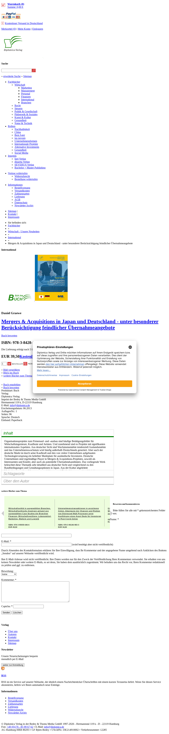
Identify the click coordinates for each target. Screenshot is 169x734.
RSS (3, 675)
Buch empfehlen (11, 384)
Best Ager (20, 135)
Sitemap (27, 76)
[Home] (13, 50)
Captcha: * (7, 606)
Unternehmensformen (26, 141)
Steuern (18, 108)
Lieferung (20, 196)
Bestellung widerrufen (26, 179)
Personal (25, 93)
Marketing (26, 87)
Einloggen (37, 28)
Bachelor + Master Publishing (30, 167)
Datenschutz (21, 202)
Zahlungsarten (22, 193)
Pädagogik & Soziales (26, 114)
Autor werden (143, 57)
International (27, 99)
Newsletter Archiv (24, 205)
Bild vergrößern (11, 369)
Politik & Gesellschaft (26, 111)
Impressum (13, 217)
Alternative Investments (27, 147)
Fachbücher (14, 81)
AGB (17, 199)
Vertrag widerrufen (18, 173)
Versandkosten (22, 190)
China (18, 132)
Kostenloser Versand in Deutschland (24, 23)
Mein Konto (24, 28)
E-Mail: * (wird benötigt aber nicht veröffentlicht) (57, 543)
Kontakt (12, 214)
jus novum (20, 138)
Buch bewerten (9, 335)
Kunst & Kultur (23, 117)
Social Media (21, 152)
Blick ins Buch (11, 372)
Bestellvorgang (22, 187)
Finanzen (26, 96)
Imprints (12, 155)
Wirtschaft (20, 84)
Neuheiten (85, 57)
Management (28, 90)
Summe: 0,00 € (15, 5)
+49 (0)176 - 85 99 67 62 (20, 726)
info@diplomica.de (20, 405)
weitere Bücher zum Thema (17, 375)
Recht (18, 105)
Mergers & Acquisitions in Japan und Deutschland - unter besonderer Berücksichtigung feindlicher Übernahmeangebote (79, 324)
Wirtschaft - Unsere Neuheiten (23, 231)
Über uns (12, 631)
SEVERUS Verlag (24, 164)
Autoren (12, 634)
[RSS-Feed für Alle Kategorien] (3, 668)
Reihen (11, 126)
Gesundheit (20, 120)
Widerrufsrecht (22, 176)
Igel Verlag (20, 158)
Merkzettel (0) (8, 28)
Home (161, 57)
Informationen (15, 184)
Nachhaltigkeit (22, 129)
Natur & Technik (23, 123)
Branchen (26, 102)
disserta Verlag (22, 161)
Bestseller (105, 57)
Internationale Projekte (26, 144)
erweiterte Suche (12, 76)
